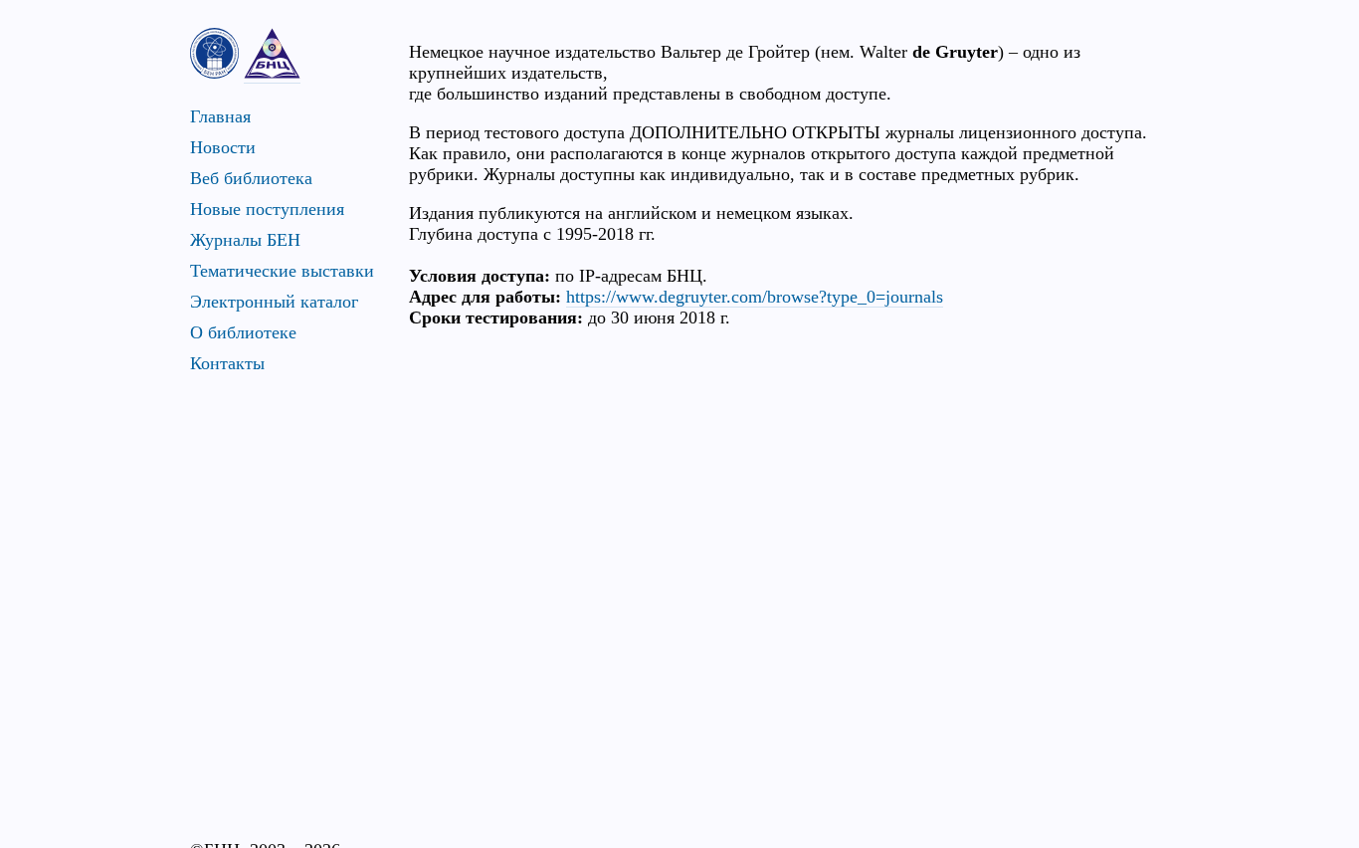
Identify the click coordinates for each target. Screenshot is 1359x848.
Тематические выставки (282, 271)
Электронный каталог (274, 302)
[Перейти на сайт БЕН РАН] (214, 53)
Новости (223, 147)
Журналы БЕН (245, 240)
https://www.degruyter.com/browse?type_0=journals (754, 297)
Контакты (227, 363)
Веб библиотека (251, 178)
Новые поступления (267, 209)
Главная (220, 116)
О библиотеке (243, 332)
